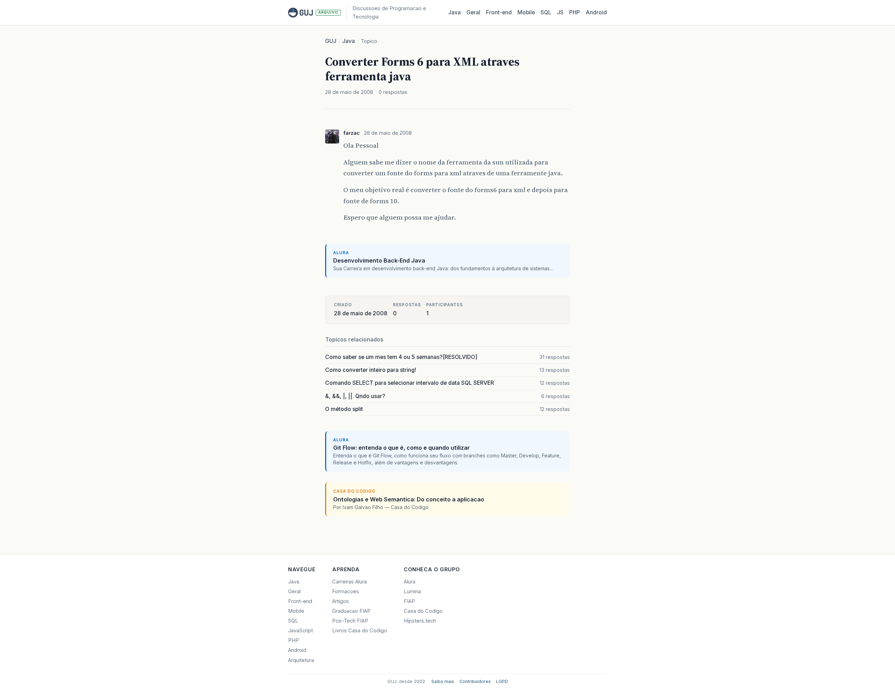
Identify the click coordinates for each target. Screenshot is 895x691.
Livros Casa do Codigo (359, 630)
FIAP (409, 601)
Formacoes (345, 591)
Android (596, 12)
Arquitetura (301, 660)
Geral (473, 12)
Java (454, 12)
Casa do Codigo (423, 611)
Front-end (300, 601)
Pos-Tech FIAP (350, 621)
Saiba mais (442, 681)
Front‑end (499, 12)
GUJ (330, 41)
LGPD (502, 681)
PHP (574, 12)
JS (560, 12)
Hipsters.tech (420, 621)
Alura (409, 582)
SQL (545, 12)
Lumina (412, 591)
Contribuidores (475, 681)
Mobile (526, 12)
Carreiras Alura (349, 582)
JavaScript (300, 630)
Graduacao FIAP (351, 611)
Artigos (340, 601)
